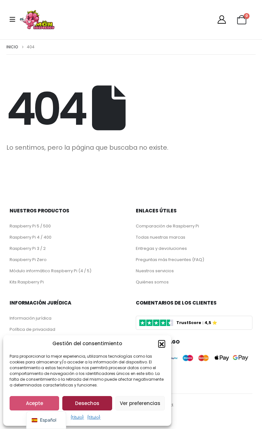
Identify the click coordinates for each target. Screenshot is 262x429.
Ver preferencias (140, 403)
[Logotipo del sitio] (37, 19)
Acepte (34, 403)
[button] (161, 343)
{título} (77, 417)
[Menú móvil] (14, 19)
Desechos (87, 403)
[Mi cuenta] (222, 19)
